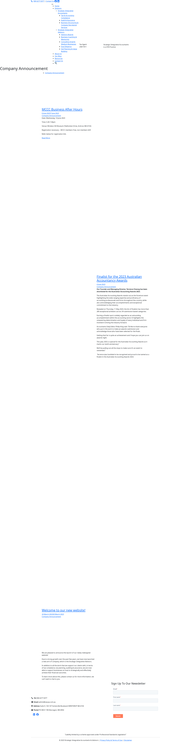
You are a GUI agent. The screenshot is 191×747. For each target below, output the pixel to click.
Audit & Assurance (68, 20)
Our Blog (58, 56)
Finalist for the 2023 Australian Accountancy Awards (119, 278)
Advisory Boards (67, 35)
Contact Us (50, 1)
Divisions (58, 8)
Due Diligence (66, 46)
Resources (59, 58)
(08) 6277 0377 (38, 1)
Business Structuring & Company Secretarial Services (69, 25)
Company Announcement (54, 73)
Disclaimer (128, 740)
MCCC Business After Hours (62, 109)
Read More (46, 138)
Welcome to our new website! (63, 610)
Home (57, 6)
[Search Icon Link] (56, 63)
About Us (58, 54)
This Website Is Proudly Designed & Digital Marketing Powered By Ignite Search (95, 744)
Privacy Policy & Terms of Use (111, 740)
